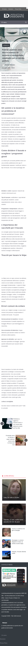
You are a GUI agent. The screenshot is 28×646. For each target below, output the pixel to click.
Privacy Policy (18, 9)
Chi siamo (4, 9)
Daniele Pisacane (10, 65)
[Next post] (26, 440)
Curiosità (6, 45)
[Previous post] (2, 423)
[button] (26, 22)
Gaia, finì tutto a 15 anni (11, 497)
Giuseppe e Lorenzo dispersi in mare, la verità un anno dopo (17, 541)
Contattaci (4, 618)
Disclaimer (10, 9)
